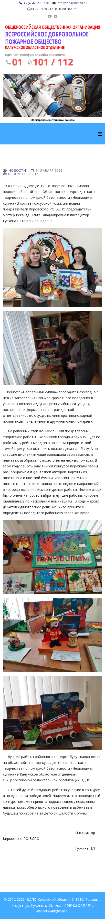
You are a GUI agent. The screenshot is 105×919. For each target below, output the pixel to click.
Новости (17, 170)
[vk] (55, 16)
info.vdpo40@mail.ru (72, 3)
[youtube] (50, 16)
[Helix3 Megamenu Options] (100, 133)
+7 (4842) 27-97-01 (36, 3)
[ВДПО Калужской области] (52, 45)
